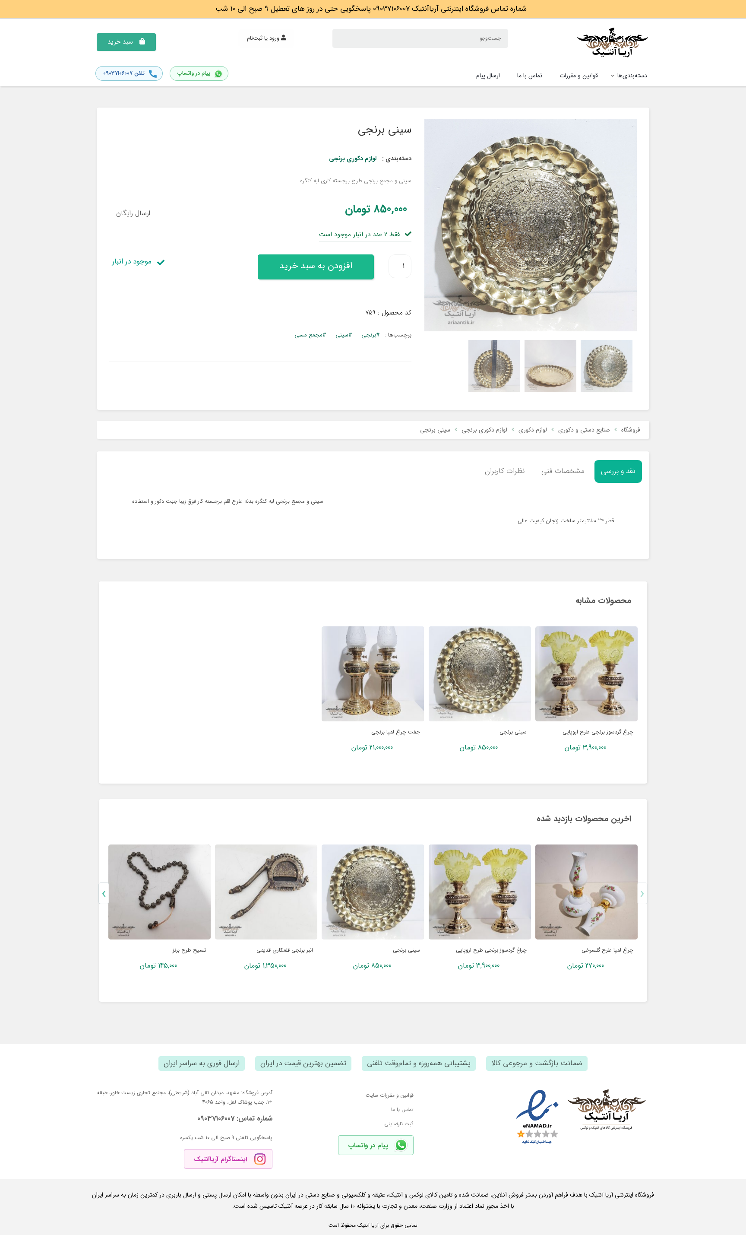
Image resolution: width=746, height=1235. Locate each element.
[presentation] (642, 893)
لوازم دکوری (532, 430)
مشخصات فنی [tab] (563, 471)
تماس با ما (402, 1109)
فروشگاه (630, 430)
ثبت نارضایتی (399, 1124)
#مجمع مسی (310, 335)
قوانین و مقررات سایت (390, 1095)
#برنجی (370, 335)
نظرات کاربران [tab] (505, 471)
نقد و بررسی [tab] (618, 471)
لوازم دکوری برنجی (352, 158)
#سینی (343, 335)
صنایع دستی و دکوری (584, 430)
